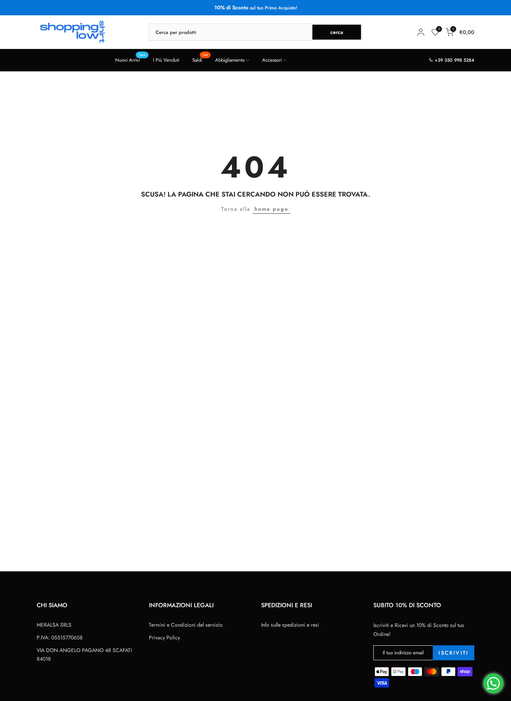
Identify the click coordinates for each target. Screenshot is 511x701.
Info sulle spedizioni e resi (290, 625)
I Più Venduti (166, 60)
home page (271, 209)
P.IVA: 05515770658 (60, 637)
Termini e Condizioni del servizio (186, 625)
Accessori (272, 60)
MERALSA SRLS (54, 625)
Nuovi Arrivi (130, 60)
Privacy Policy (164, 637)
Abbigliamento (230, 60)
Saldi (200, 60)
